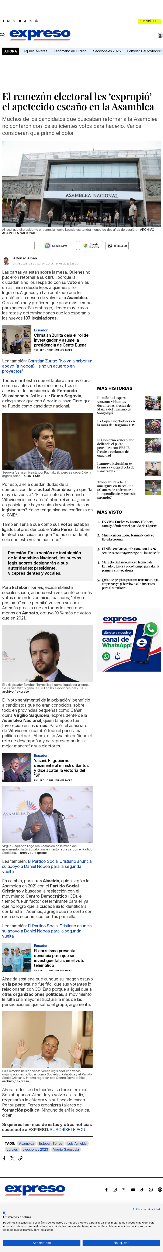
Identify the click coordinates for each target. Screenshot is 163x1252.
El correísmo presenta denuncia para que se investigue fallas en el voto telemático (59, 958)
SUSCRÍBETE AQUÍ (68, 1129)
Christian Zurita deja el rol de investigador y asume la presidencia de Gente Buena (61, 340)
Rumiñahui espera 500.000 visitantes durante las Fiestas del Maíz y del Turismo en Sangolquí (114, 405)
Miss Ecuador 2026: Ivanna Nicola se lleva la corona (128, 537)
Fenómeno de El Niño (70, 51)
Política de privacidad (146, 1209)
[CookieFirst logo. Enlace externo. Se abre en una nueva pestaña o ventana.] (4, 1213)
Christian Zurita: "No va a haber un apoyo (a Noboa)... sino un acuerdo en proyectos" (47, 366)
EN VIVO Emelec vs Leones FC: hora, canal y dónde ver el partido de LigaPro (129, 523)
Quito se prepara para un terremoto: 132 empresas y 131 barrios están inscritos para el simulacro (130, 583)
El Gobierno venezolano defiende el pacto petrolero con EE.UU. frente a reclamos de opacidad (115, 447)
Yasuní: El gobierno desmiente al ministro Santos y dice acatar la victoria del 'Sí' (61, 768)
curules (12, 1149)
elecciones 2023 (35, 1149)
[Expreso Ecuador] (35, 1194)
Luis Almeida (77, 1143)
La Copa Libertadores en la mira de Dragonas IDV (116, 423)
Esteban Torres (50, 1143)
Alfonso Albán (25, 258)
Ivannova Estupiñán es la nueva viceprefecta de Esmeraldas (115, 467)
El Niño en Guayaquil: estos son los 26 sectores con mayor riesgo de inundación (131, 550)
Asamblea (26, 1143)
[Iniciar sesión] (160, 35)
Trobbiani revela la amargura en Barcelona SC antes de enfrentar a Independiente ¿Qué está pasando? (116, 489)
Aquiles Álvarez (35, 51)
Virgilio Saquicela (66, 1149)
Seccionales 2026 (107, 51)
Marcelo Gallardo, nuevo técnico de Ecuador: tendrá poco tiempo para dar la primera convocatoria (130, 566)
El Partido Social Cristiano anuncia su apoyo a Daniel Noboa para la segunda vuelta (47, 866)
